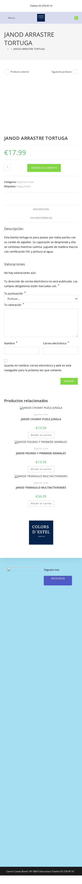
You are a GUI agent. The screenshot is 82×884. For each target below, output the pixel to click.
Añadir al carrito (44, 167)
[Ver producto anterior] (7, 71)
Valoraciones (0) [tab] (41, 217)
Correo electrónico (56, 343)
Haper (27, 186)
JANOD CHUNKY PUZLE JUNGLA (41, 419)
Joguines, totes (25, 182)
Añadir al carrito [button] (41, 435)
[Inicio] (5, 49)
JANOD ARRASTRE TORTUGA (29, 49)
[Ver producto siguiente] (75, 71)
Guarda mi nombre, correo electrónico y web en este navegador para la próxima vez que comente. (37, 368)
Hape (20, 186)
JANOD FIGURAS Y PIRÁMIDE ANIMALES (41, 453)
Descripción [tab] (41, 209)
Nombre (11, 343)
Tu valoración (14, 304)
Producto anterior (19, 71)
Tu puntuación (15, 293)
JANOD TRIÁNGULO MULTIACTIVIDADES (41, 487)
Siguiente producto (62, 71)
